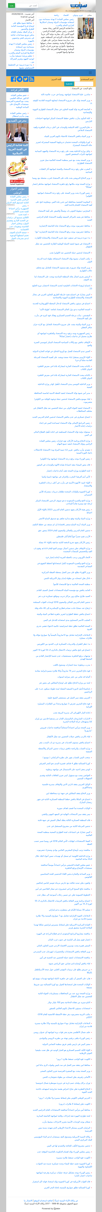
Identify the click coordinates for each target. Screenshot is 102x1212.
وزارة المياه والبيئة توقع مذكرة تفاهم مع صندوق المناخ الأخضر (64, 518)
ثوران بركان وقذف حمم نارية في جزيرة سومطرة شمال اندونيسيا (63, 1083)
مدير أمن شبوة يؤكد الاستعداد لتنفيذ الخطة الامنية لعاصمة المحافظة (62, 393)
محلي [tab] (89, 15)
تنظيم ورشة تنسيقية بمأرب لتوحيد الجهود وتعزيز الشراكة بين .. (22, 59)
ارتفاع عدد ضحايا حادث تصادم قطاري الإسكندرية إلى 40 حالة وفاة (62, 608)
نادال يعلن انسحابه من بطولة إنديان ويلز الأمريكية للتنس (67, 578)
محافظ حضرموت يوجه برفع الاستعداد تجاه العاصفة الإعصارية (64, 226)
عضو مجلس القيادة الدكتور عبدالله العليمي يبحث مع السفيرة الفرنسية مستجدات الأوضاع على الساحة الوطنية (17, 97)
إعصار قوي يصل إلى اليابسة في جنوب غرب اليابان (69, 939)
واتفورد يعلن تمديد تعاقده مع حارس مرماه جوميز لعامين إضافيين (63, 883)
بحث (11, 5)
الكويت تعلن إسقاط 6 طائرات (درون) (74, 1104)
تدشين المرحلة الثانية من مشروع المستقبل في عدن (68, 826)
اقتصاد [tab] (66, 15)
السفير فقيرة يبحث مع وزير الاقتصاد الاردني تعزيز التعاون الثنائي (63, 945)
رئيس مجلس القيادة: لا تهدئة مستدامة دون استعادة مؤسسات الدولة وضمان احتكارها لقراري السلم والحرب (56, 22)
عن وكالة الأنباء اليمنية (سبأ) (66, 1200)
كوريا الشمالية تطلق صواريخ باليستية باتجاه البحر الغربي (67, 1187)
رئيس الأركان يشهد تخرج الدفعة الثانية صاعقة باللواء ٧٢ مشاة (64, 542)
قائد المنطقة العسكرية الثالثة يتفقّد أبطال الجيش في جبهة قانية (64, 820)
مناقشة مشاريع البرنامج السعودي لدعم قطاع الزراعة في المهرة (63, 933)
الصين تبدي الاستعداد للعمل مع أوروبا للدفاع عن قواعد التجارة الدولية (61, 351)
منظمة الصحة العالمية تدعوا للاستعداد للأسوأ (71, 584)
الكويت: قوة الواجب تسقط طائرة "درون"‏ (73, 1059)
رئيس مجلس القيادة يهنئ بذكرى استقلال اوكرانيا (19, 112)
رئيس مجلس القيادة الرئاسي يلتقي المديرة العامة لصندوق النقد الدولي (17, 199)
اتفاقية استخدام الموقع (43, 1200)
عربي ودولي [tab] (78, 15)
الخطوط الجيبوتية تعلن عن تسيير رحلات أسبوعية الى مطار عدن (63, 895)
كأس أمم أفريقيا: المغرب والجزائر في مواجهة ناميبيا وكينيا (66, 476)
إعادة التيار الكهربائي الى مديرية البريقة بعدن (71, 712)
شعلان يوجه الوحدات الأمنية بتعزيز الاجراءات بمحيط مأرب (66, 1122)
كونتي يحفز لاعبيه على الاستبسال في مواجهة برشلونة (68, 769)
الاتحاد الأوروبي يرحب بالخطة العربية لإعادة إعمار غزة (68, 557)
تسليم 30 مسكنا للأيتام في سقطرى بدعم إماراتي (69, 909)
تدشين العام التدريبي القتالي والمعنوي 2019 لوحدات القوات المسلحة (61, 602)
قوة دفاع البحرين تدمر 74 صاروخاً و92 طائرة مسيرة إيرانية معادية (62, 671)
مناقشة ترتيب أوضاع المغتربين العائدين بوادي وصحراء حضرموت (63, 850)
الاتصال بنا (28, 1200)
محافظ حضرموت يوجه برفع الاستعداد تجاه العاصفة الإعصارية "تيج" (62, 231)
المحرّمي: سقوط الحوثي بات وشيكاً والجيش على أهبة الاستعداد (64, 211)
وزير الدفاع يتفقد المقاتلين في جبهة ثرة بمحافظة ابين (68, 793)
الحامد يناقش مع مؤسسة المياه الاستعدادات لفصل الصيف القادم (63, 590)
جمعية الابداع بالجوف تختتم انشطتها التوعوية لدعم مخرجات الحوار (19, 235)
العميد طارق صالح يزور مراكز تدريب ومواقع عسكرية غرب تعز (64, 596)
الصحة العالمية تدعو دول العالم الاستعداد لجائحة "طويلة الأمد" (64, 309)
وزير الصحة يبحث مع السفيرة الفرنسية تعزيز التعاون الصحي (65, 1071)
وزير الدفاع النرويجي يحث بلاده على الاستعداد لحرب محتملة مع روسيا (61, 178)
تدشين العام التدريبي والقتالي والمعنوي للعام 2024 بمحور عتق (64, 530)
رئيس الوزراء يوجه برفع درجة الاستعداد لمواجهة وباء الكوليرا (65, 458)
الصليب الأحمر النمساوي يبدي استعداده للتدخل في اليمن (66, 620)
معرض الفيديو (17, 120)
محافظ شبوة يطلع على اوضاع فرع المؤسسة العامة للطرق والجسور (22, 26)
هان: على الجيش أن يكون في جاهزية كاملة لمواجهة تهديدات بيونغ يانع (61, 978)
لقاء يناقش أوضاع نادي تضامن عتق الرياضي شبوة (69, 963)
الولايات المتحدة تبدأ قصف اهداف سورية (73, 808)
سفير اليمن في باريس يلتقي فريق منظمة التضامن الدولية (66, 1044)
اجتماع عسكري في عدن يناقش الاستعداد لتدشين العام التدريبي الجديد (61, 417)
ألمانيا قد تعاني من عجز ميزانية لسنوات (73, 677)
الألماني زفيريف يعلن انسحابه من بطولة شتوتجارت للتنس (66, 1077)
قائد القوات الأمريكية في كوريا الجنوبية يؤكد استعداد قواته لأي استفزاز (61, 1181)
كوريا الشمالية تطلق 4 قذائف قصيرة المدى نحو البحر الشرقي (64, 763)
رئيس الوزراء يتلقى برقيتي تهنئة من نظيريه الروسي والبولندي (64, 1038)
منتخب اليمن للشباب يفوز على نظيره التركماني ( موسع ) (66, 757)
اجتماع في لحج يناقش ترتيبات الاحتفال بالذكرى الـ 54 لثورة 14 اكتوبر (61, 650)
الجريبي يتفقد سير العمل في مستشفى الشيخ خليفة (69, 697)
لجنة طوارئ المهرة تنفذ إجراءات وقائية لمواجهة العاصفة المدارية (63, 1116)
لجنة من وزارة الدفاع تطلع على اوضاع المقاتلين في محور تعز (64, 682)
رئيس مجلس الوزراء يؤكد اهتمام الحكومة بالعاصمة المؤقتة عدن (63, 1151)
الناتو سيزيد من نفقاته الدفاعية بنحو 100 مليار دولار (69, 1002)
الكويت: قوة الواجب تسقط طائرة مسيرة (73, 1157)
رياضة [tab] (56, 15)
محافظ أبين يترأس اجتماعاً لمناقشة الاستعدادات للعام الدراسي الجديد (61, 1110)
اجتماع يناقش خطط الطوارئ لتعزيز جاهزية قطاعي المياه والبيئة (63, 614)
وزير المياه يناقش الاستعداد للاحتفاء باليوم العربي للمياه (67, 136)
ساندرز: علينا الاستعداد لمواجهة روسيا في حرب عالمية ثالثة (65, 94)
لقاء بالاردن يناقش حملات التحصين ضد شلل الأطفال (68, 736)
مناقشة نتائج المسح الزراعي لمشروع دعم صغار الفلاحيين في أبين (62, 889)
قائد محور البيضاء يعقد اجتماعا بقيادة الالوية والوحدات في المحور (63, 464)
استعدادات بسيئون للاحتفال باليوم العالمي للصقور (69, 1008)
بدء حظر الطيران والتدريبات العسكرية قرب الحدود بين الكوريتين (63, 644)
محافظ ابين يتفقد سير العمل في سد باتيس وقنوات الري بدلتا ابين (63, 1065)
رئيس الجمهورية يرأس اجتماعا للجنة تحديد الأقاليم (19, 208)
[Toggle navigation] (90, 72)
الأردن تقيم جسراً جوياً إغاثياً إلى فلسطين (73, 536)
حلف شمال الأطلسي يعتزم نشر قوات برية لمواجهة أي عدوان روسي (61, 1032)
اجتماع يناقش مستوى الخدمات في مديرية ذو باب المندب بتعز (64, 742)
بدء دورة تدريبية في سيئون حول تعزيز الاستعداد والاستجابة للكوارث (62, 237)
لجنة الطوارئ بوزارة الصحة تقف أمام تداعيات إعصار (68, 470)
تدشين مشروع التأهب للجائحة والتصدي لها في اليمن (68, 1145)
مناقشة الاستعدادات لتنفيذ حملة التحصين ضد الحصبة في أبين (65, 957)
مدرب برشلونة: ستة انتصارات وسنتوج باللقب (71, 665)
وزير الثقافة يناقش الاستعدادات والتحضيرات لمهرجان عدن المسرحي (61, 951)
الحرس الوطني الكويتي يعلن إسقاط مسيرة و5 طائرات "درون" (64, 1098)
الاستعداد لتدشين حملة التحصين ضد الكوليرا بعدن (70, 252)
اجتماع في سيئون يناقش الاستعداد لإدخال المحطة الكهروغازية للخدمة (61, 303)
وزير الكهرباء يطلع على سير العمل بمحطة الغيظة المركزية (66, 572)
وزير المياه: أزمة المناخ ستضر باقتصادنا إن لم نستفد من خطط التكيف (61, 524)
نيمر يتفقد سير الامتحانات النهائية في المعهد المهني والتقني (66, 814)
